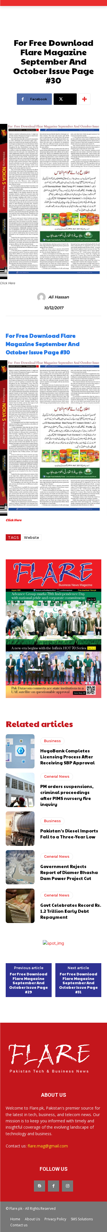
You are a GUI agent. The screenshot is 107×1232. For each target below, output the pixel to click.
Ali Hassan (58, 297)
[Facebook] (53, 1186)
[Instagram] (67, 1186)
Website (31, 537)
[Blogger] (39, 1186)
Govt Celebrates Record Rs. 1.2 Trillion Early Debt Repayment (70, 911)
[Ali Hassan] (42, 297)
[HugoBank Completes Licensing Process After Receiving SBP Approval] (20, 751)
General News (56, 776)
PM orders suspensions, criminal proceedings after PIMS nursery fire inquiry (66, 795)
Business (52, 741)
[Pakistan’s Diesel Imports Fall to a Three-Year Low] (20, 828)
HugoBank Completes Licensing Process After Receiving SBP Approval (67, 757)
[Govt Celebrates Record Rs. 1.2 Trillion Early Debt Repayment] (20, 906)
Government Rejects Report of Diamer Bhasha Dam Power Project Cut (69, 872)
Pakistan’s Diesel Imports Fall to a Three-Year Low (69, 834)
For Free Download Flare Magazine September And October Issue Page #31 (78, 983)
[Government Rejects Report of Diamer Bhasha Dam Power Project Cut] (20, 867)
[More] (84, 99)
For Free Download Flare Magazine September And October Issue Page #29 (28, 983)
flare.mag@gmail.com (48, 1146)
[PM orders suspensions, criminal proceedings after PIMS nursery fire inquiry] (20, 790)
